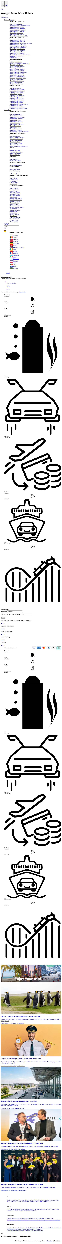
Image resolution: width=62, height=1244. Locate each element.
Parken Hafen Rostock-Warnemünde (19, 131)
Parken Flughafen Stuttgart (17, 53)
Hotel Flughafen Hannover (17, 75)
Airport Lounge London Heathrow (19, 104)
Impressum (29, 1209)
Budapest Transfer (15, 195)
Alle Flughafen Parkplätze (17, 24)
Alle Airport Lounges (15, 88)
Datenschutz (23, 1209)
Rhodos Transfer (14, 214)
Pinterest (24, 1230)
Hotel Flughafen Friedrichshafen (18, 72)
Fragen (7, 278)
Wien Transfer (14, 221)
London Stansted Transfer (16, 207)
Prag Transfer (13, 213)
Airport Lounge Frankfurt (16, 97)
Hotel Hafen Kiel (14, 144)
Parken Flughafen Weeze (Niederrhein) (20, 54)
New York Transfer (15, 210)
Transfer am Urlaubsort (34, 1220)
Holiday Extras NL (40, 1200)
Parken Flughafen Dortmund (17, 28)
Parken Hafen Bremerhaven (17, 117)
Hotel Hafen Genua (15, 142)
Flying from (4, 609)
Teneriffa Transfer (14, 219)
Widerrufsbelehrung (15, 1209)
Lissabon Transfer (14, 205)
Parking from (4, 611)
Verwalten (49, 1240)
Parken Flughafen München (17, 49)
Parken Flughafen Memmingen (18, 47)
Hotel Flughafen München (17, 79)
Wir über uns (10, 1200)
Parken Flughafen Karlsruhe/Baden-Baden (21, 43)
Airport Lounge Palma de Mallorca (19, 108)
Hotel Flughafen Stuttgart (16, 82)
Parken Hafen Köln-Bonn (16, 124)
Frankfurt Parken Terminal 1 (51, 1227)
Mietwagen (43, 1220)
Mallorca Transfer (14, 208)
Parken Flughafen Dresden (17, 31)
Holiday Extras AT (26, 1201)
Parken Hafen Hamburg (16, 121)
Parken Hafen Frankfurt (16, 118)
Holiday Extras (4, 17)
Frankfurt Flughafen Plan (37, 1227)
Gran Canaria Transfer (16, 200)
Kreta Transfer (14, 204)
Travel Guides (14, 179)
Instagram (19, 1230)
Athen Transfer (14, 191)
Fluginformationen (12, 1227)
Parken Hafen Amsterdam (16, 115)
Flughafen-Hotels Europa (16, 83)
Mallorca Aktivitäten (15, 160)
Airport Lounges (11, 1218)
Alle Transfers (14, 188)
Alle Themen (13, 178)
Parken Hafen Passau (15, 126)
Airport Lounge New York (17, 107)
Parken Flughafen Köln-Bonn (18, 44)
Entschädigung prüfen (16, 165)
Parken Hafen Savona (15, 128)
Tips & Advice (14, 182)
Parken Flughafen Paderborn (17, 52)
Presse (28, 1210)
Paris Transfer (13, 211)
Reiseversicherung (15, 169)
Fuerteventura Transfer (16, 198)
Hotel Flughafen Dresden (16, 67)
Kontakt (24, 1210)
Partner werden (22, 1200)
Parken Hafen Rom (15, 127)
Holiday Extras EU (46, 1201)
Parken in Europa (45, 1218)
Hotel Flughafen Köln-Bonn (17, 76)
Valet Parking (13, 57)
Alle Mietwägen (14, 174)
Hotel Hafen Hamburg (16, 143)
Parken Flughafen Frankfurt (17, 34)
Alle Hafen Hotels (15, 136)
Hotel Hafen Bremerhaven (17, 137)
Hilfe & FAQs (35, 1209)
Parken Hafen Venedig (16, 130)
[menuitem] (34, 65)
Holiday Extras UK (31, 1200)
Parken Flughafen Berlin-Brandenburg (20, 25)
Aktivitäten (49, 1220)
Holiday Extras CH (36, 1201)
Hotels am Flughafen (35, 1218)
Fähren (17, 1218)
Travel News (13, 184)
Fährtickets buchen (15, 150)
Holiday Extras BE (50, 1200)
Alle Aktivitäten (14, 159)
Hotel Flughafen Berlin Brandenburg (19, 63)
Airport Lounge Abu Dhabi (17, 89)
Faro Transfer (13, 197)
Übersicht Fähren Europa (16, 152)
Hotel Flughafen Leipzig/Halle (18, 78)
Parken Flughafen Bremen (17, 27)
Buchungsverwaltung (44, 1209)
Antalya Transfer (14, 189)
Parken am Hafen (15, 1220)
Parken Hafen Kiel (15, 123)
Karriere (16, 1200)
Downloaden (22, 292)
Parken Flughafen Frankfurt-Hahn (19, 36)
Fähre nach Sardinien (15, 153)
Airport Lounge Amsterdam (17, 91)
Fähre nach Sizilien (15, 155)
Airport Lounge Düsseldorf (17, 95)
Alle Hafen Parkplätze (16, 114)
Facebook (14, 1230)
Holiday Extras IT (16, 1201)
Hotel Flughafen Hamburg (17, 73)
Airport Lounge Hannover (17, 99)
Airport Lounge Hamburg (16, 98)
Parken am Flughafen (24, 1218)
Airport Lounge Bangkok (16, 92)
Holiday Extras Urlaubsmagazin (34, 1230)
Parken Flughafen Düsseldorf (17, 30)
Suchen (6, 224)
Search (3, 617)
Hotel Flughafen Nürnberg (17, 81)
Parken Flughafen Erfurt (16, 33)
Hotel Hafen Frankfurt (16, 140)
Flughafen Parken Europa (16, 56)
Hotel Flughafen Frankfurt (17, 70)
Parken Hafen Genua (15, 120)
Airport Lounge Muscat (16, 105)
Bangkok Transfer (15, 192)
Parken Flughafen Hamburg (17, 40)
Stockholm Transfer (15, 217)
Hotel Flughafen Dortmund (17, 66)
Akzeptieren (57, 1240)
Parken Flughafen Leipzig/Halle (18, 46)
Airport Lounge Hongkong (17, 101)
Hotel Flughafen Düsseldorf (17, 69)
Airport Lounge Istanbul (16, 102)
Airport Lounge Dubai (16, 94)
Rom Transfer (13, 216)
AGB (8, 1209)
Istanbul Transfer (14, 203)
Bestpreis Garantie (17, 1210)
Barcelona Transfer (15, 194)
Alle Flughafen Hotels (16, 62)
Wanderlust (13, 181)
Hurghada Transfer (15, 201)
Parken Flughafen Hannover (17, 41)
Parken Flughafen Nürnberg (17, 50)
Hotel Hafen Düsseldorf (16, 139)
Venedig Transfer (14, 220)
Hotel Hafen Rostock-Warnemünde (19, 146)
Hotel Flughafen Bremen (16, 65)
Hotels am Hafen (24, 1220)
